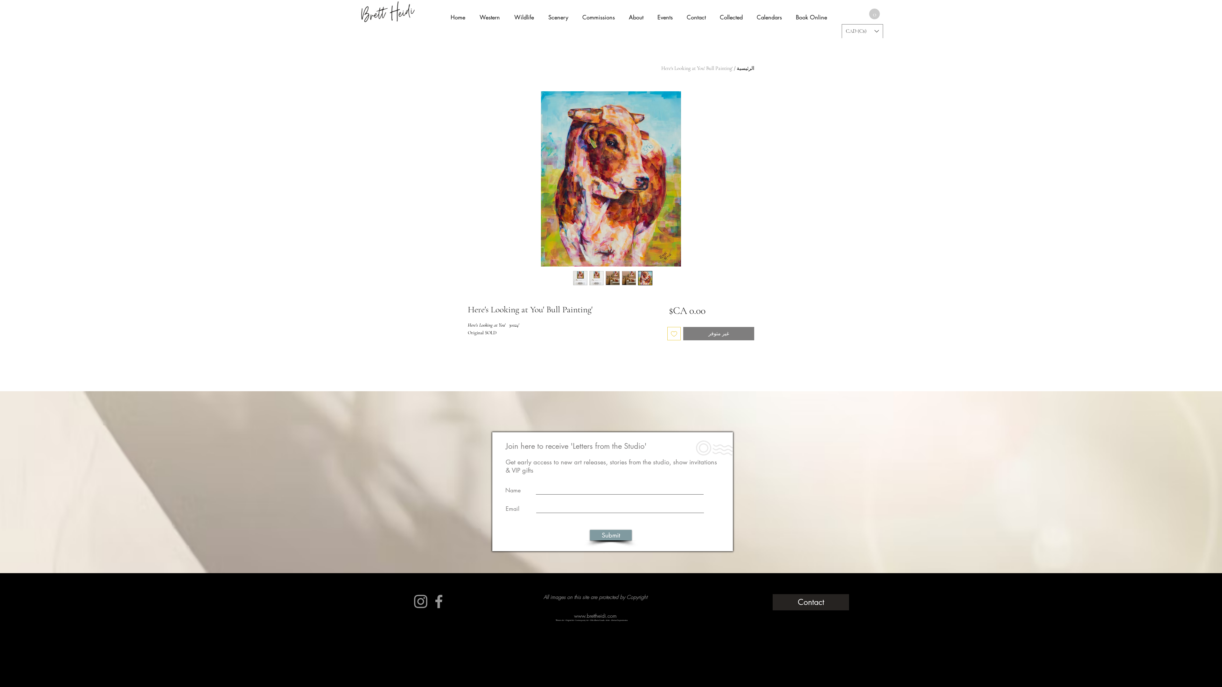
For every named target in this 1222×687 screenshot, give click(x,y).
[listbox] (862, 31)
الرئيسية (745, 68)
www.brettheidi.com (595, 615)
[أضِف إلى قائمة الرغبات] (674, 333)
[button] (874, 14)
